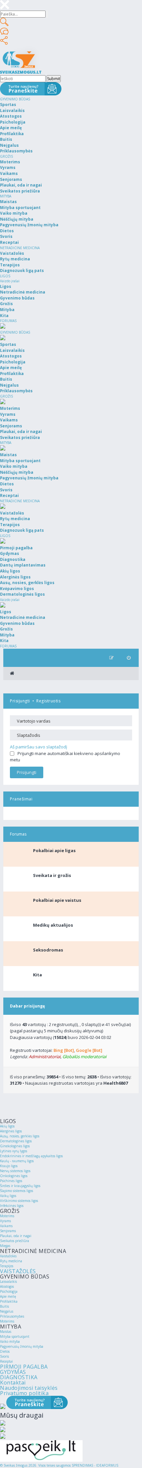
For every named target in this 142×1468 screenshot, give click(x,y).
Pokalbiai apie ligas (54, 850)
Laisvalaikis (8, 1281)
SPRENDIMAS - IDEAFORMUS (95, 1465)
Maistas (5, 1331)
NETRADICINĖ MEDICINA (20, 247)
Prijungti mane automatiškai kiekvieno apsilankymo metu (65, 756)
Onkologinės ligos (13, 1175)
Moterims (7, 1216)
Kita (37, 975)
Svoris (4, 1356)
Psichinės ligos (11, 1180)
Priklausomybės (12, 1316)
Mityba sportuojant (14, 1336)
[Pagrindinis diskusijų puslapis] (12, 673)
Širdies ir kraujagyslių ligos (20, 1185)
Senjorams (8, 1230)
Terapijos (6, 1266)
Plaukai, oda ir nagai (15, 1235)
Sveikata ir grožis (52, 875)
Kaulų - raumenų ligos (17, 1161)
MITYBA (5, 196)
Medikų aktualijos (53, 925)
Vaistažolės (8, 1256)
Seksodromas (48, 950)
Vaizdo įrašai (9, 281)
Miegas (5, 1245)
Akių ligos (7, 1126)
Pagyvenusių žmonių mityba (21, 1346)
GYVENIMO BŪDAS (15, 99)
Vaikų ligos (8, 1195)
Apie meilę (8, 1296)
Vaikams (6, 1225)
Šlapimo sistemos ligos (16, 1190)
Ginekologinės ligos (15, 1146)
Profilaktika (9, 1301)
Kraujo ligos (9, 1166)
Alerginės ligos (11, 1131)
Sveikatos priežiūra (14, 1240)
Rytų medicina (11, 1261)
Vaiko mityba (10, 1341)
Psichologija (9, 1291)
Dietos (5, 1351)
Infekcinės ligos (11, 1205)
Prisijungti (20, 701)
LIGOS (5, 276)
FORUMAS (8, 320)
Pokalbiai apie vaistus (57, 900)
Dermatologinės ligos (16, 1141)
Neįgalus (6, 1311)
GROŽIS (6, 156)
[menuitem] (128, 657)
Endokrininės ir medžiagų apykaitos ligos (31, 1156)
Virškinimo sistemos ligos (19, 1200)
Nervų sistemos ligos (15, 1171)
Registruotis (48, 701)
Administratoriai (44, 1057)
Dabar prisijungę (27, 1006)
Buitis (4, 1306)
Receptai (6, 1361)
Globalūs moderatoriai (84, 1057)
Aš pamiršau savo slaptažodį (38, 747)
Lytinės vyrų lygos (13, 1151)
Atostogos (7, 1286)
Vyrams (5, 1221)
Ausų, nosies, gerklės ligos (19, 1136)
